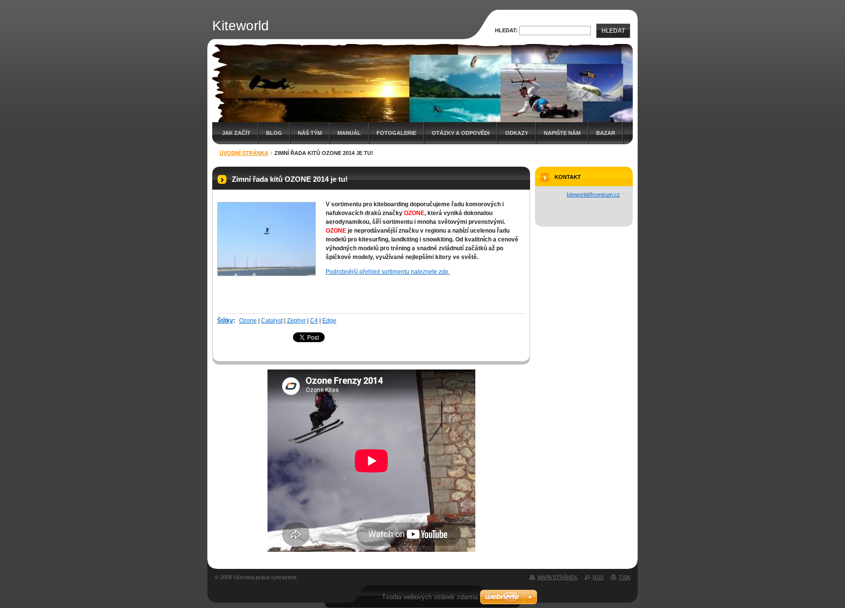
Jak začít (236, 133)
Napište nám (562, 133)
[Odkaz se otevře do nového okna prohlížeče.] (266, 239)
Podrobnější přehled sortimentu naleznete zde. (388, 271)
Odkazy (516, 133)
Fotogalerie (396, 133)
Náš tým (310, 133)
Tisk (624, 577)
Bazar (605, 133)
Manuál (349, 133)
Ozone (248, 320)
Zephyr (296, 320)
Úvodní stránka (244, 153)
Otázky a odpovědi (460, 133)
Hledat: (506, 30)
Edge (329, 320)
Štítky (225, 320)
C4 (314, 320)
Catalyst (272, 320)
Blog (274, 133)
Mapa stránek (557, 577)
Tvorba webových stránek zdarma (430, 597)
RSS (598, 577)
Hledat (613, 30)
